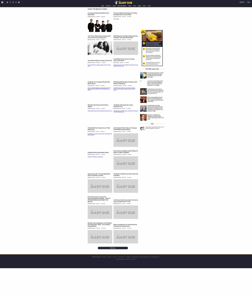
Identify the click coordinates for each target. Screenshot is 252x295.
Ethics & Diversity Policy (145, 256)
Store (149, 6)
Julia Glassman (92, 85)
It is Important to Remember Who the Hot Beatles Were (98, 13)
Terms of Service (120, 256)
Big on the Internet (122, 6)
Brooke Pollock (92, 131)
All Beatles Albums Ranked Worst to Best (98, 152)
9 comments (129, 203)
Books (114, 6)
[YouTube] (19, 3)
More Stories (112, 248)
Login (248, 2)
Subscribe (242, 2)
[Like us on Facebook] (10, 3)
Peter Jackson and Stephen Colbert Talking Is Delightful (126, 151)
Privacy (114, 256)
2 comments (103, 177)
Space (134, 6)
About (144, 6)
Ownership (128, 259)
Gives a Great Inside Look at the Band (126, 174)
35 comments (129, 228)
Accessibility (128, 256)
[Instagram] (13, 3)
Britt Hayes (117, 62)
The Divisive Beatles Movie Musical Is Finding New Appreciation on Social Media (125, 13)
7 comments (103, 62)
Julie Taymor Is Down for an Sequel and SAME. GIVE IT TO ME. (126, 200)
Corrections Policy (155, 256)
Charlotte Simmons (118, 85)
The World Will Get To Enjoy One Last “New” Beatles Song (99, 128)
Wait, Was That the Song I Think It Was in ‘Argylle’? (98, 105)
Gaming (139, 6)
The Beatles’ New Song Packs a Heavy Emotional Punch (123, 105)
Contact (133, 259)
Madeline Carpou (92, 154)
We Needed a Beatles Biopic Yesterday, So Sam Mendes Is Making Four (125, 82)
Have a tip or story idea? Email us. (153, 127)
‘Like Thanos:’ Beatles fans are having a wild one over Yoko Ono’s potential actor (99, 36)
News (103, 6)
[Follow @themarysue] (7, 3)
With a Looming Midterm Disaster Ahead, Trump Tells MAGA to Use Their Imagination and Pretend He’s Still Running (155, 99)
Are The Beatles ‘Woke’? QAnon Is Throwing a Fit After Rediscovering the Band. (125, 128)
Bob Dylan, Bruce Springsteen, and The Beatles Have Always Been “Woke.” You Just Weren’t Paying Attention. (100, 224)
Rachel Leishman (92, 16)
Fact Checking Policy (120, 259)
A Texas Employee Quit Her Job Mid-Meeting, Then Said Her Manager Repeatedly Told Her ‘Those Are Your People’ (155, 75)
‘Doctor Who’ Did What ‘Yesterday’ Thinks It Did (100, 60)
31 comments (129, 131)
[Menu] (2, 2)
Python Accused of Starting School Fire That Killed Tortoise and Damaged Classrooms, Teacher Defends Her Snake (153, 44)
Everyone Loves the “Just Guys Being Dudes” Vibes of (99, 174)
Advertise (109, 256)
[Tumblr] (16, 3)
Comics (129, 6)
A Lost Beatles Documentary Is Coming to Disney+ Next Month (124, 59)
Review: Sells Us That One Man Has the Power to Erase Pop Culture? (125, 225)
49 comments (103, 228)
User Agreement (135, 256)
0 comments (103, 16)
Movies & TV (108, 6)
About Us (104, 256)
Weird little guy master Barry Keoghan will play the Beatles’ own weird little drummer (126, 36)
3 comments (103, 154)
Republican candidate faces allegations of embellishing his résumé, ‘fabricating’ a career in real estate (155, 117)
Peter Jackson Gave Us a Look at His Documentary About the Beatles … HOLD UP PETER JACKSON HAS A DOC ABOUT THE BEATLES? (99, 199)
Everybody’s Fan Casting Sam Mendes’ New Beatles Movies (99, 82)
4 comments (130, 85)
